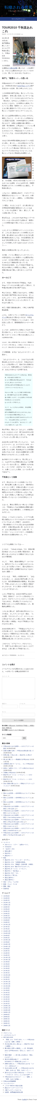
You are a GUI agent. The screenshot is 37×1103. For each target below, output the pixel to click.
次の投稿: (13, 730)
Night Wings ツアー (23, 86)
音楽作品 (6, 888)
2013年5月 (6, 966)
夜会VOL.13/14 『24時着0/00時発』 (15, 862)
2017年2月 (6, 929)
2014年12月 (6, 944)
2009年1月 (6, 1023)
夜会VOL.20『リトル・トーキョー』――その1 (17, 779)
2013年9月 (6, 962)
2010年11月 (6, 1008)
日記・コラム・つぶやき (11, 882)
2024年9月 (6, 898)
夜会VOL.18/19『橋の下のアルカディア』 (17, 866)
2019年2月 (6, 913)
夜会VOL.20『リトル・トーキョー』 (16, 869)
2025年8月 (6, 896)
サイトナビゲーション (18, 19)
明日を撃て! (8, 851)
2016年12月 (6, 931)
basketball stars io (13, 830)
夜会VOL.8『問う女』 (11, 875)
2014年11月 (6, 946)
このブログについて (9, 1035)
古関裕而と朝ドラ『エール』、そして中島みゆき (18, 764)
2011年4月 (6, 997)
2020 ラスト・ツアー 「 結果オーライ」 (17, 844)
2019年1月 (6, 916)
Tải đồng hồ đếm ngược (15, 835)
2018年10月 (6, 918)
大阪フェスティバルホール (13, 1090)
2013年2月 (6, 970)
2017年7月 (6, 927)
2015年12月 (6, 940)
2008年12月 (6, 1025)
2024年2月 (6, 900)
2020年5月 (6, 907)
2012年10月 (6, 975)
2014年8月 (6, 949)
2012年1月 (6, 979)
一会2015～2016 (9, 849)
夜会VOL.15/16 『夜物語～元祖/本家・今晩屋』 (19, 864)
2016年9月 (6, 935)
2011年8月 (6, 990)
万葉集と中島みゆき (9, 772)
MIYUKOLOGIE (8, 1037)
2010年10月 (6, 1010)
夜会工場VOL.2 (9, 880)
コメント (5, 676)
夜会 (4, 858)
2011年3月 (6, 999)
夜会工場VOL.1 (9, 877)
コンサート (21, 655)
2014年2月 (6, 955)
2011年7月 (6, 992)
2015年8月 (6, 942)
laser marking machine (14, 817)
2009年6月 (6, 1014)
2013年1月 (6, 973)
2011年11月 (6, 984)
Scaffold (24, 1099)
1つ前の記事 (12, 68)
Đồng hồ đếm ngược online (15, 822)
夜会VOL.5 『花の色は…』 (13, 871)
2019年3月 (6, 911)
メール (22, 703)
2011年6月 (6, 995)
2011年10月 (6, 986)
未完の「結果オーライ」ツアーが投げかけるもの (18, 768)
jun (22, 34)
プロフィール (7, 1033)
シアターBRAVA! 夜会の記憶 (13, 1086)
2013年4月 (6, 968)
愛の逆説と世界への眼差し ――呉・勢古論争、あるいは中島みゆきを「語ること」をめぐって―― (19, 1050)
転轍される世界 (18, 7)
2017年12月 (6, 924)
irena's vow (11, 826)
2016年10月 (6, 933)
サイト (4, 712)
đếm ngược (11, 809)
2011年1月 (6, 1003)
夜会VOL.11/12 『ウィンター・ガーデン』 (18, 860)
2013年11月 (6, 960)
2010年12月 (6, 1006)
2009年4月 (6, 1017)
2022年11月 (6, 902)
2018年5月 (6, 922)
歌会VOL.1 (8, 853)
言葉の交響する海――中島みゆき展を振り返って (18, 751)
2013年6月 (6, 964)
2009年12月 (6, 1012)
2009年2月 (6, 1021)
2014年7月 (6, 951)
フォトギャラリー (8, 1083)
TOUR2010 (13, 655)
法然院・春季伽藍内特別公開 (14, 1092)
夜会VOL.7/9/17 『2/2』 (12, 873)
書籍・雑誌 (6, 886)
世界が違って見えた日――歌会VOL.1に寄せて (17, 755)
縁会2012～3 (8, 855)
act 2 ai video (12, 813)
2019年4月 (6, 909)
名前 (4, 703)
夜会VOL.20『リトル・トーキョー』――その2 (17, 775)
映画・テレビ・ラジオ (10, 884)
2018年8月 (6, 920)
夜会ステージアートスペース (14, 1088)
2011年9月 (6, 988)
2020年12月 (6, 905)
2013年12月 (6, 957)
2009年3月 (6, 1019)
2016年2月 (6, 938)
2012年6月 (6, 977)
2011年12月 (6, 981)
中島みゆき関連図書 (9, 1081)
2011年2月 (6, 1001)
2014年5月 (6, 953)
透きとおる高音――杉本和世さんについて (16, 793)
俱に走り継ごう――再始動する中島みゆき (16, 759)
